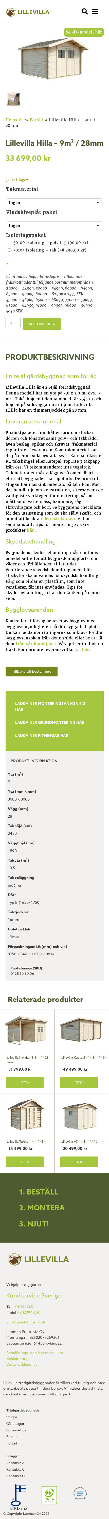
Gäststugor (15, 1423)
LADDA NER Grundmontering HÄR (49, 722)
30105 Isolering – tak (49, 250)
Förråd (36, 120)
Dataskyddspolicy (22, 1364)
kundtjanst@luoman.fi (25, 1322)
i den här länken (58, 518)
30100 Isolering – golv (50, 242)
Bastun (11, 1436)
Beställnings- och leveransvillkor (34, 1353)
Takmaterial (22, 189)
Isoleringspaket (26, 235)
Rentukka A (15, 1462)
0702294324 (28, 1312)
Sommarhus (16, 1430)
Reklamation (17, 1358)
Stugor (11, 1417)
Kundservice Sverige (34, 1295)
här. (86, 649)
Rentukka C (15, 1469)
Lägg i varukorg (42, 323)
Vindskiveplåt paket (32, 212)
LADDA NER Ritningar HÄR (41, 735)
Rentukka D (15, 1475)
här (31, 530)
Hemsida (15, 120)
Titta (25, 1082)
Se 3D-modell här (84, 32)
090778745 (23, 1307)
